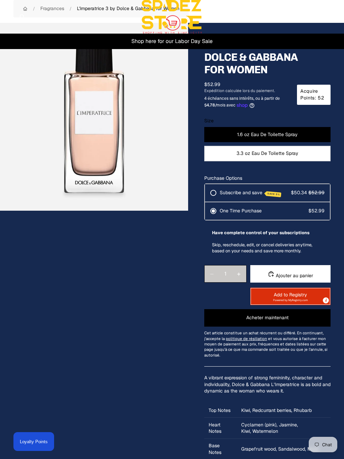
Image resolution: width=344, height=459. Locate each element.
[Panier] (336, 16)
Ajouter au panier (293, 276)
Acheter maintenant (267, 318)
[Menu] (7, 17)
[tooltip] (326, 300)
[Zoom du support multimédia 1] (94, 117)
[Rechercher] (22, 16)
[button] (290, 296)
